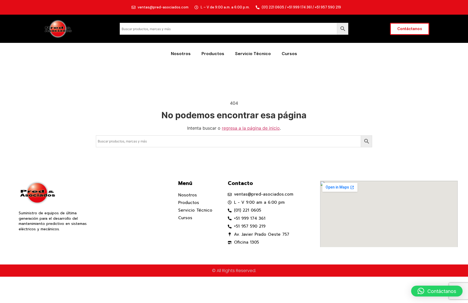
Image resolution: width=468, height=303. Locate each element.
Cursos (289, 53)
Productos (213, 53)
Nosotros (181, 53)
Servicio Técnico (253, 53)
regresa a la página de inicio (251, 128)
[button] (437, 291)
